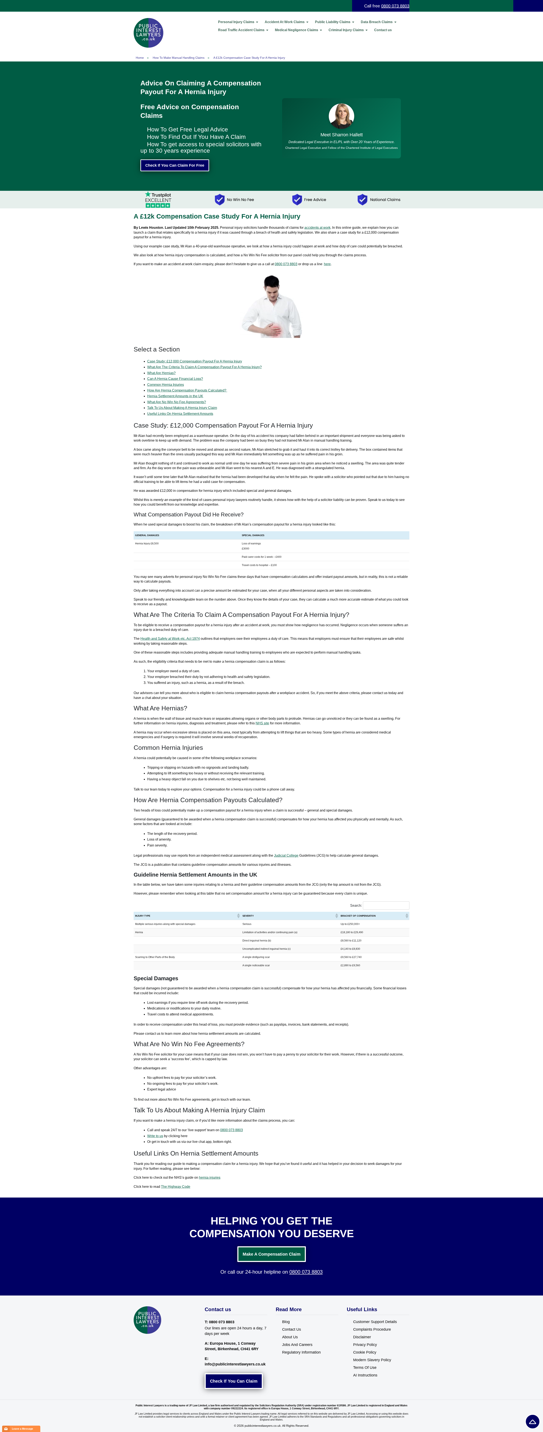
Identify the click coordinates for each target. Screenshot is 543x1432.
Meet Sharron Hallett (341, 134)
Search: (356, 905)
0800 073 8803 (395, 6)
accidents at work (317, 227)
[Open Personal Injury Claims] (257, 22)
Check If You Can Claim (234, 1381)
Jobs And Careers (297, 1345)
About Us (290, 1337)
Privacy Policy (365, 1345)
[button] (238, 915)
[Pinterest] (154, 1341)
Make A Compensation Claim (272, 1254)
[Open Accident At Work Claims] (307, 22)
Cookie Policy (364, 1352)
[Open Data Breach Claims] (395, 22)
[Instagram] (146, 1341)
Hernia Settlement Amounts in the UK (175, 396)
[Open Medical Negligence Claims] (321, 30)
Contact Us (291, 1329)
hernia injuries (209, 1177)
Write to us (155, 1136)
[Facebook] (137, 1341)
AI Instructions (365, 1375)
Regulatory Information (301, 1352)
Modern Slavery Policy (372, 1360)
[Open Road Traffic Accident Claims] (267, 30)
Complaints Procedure (372, 1329)
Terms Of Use (364, 1367)
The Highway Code (175, 1186)
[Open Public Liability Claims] (353, 22)
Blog (286, 1322)
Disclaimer (362, 1337)
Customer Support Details (375, 1322)
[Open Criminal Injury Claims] (366, 30)
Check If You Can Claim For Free (174, 165)
